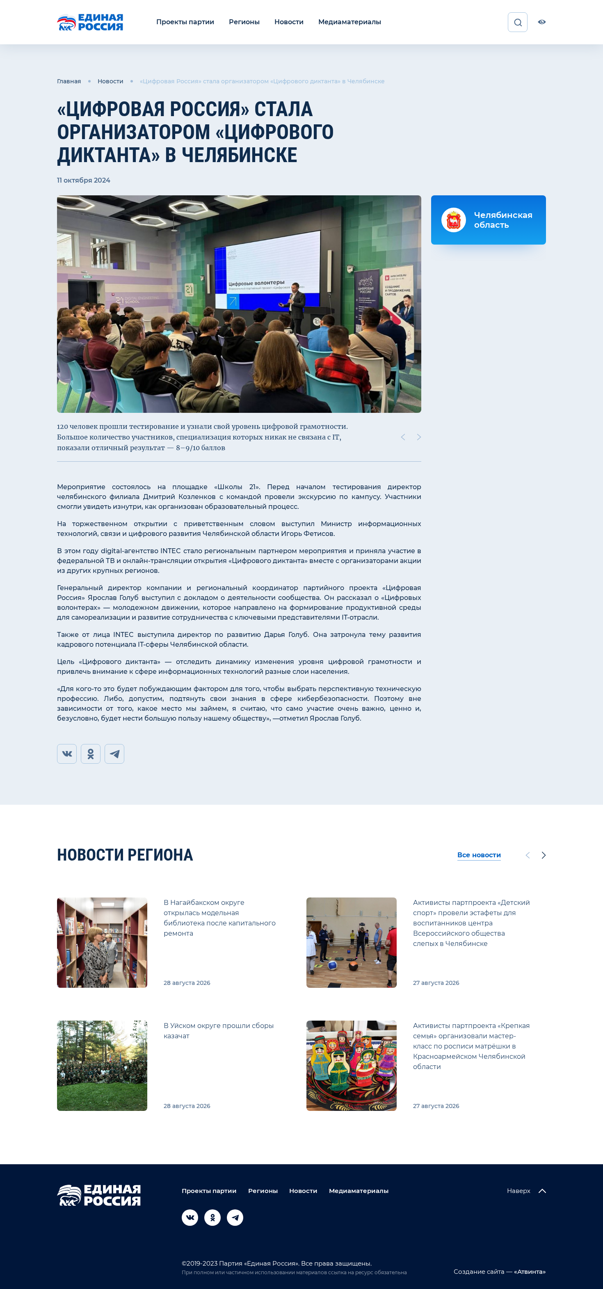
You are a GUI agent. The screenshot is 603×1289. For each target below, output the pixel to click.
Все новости (479, 855)
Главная (69, 81)
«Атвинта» (529, 1271)
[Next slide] (419, 437)
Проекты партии (185, 22)
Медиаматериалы (349, 22)
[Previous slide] (403, 437)
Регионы (244, 22)
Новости (289, 22)
